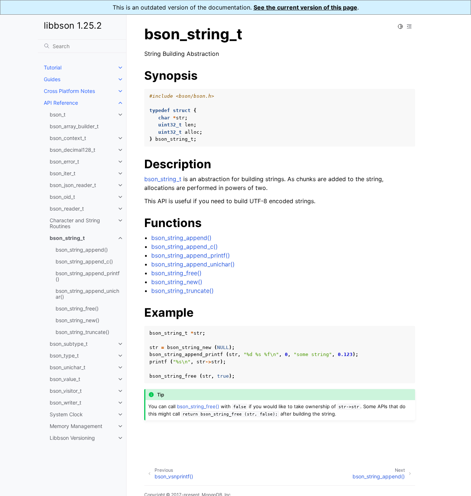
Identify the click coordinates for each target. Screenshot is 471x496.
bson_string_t (67, 238)
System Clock (66, 414)
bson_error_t (64, 161)
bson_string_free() (77, 308)
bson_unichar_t (67, 367)
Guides (52, 79)
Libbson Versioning (72, 438)
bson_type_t (64, 355)
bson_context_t (68, 138)
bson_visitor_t (66, 391)
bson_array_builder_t (74, 126)
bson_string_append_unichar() (87, 294)
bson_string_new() (77, 320)
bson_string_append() (82, 250)
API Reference (61, 103)
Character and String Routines (75, 223)
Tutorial (52, 67)
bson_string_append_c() (84, 261)
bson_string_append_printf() (88, 276)
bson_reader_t (67, 208)
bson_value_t (65, 379)
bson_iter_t (62, 173)
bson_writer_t (65, 402)
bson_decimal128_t (72, 150)
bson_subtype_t (69, 344)
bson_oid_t (62, 197)
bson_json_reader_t (73, 185)
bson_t (57, 114)
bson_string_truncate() (82, 332)
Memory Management (76, 426)
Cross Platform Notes (69, 91)
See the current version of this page (305, 7)
